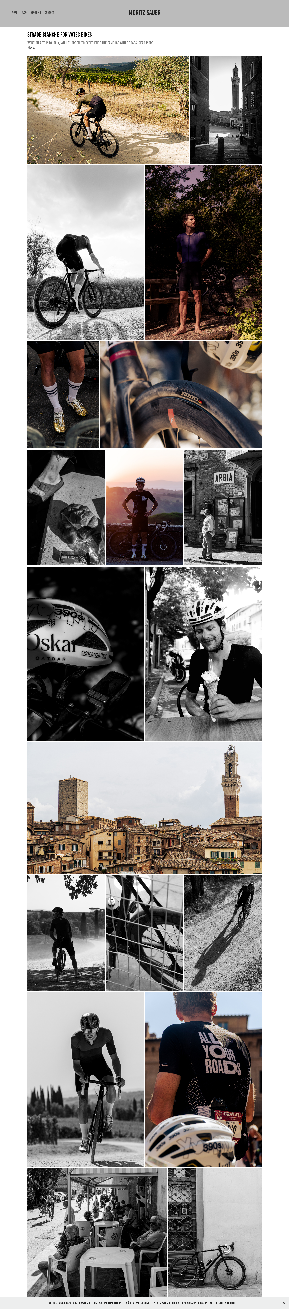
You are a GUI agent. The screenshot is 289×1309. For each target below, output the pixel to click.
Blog (24, 12)
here (30, 47)
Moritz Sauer (145, 12)
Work (14, 12)
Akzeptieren (216, 1303)
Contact (49, 12)
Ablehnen (230, 1303)
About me (36, 12)
